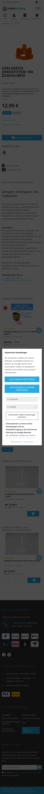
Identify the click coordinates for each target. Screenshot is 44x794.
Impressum (28, 442)
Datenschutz (16, 442)
